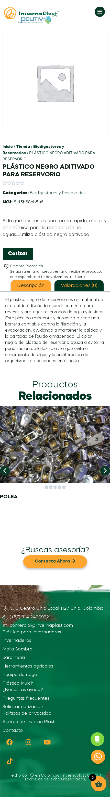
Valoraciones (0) (79, 285)
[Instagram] (28, 742)
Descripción (31, 285)
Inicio (8, 147)
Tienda (23, 147)
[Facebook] (10, 742)
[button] (5, 471)
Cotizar (18, 253)
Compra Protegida (26, 266)
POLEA (9, 497)
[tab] (30, 285)
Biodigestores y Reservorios (58, 193)
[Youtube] (47, 742)
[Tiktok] (10, 761)
